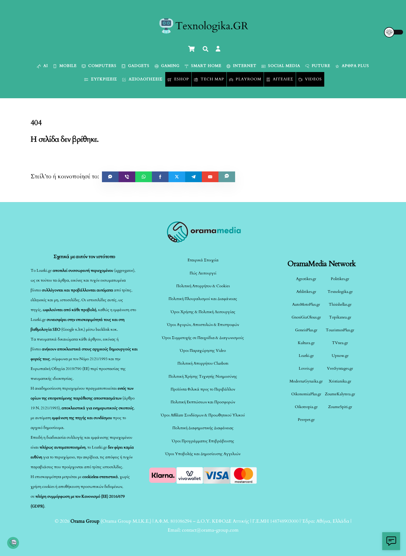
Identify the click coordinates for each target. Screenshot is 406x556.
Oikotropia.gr (306, 407)
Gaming (170, 65)
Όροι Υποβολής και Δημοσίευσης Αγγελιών (202, 454)
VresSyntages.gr (340, 368)
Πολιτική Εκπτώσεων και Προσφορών (203, 402)
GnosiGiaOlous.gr (306, 317)
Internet (244, 65)
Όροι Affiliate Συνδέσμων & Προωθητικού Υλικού (203, 415)
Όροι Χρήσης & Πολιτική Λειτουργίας (203, 312)
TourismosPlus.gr (340, 330)
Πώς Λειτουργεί (203, 273)
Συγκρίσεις (103, 79)
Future (320, 65)
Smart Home (205, 65)
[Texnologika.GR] (203, 31)
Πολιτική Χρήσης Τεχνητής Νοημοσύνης (203, 376)
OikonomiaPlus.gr (306, 394)
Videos (313, 79)
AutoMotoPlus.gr (306, 304)
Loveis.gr (306, 368)
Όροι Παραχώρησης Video (203, 350)
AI (45, 65)
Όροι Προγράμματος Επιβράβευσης (203, 441)
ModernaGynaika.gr (306, 381)
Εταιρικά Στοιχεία (203, 260)
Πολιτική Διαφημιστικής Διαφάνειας (203, 428)
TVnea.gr (340, 343)
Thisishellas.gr (340, 304)
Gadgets (138, 65)
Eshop (181, 79)
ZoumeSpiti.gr (340, 407)
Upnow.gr (340, 355)
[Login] (218, 48)
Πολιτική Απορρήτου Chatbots (202, 363)
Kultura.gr (306, 343)
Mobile (67, 65)
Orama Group (85, 521)
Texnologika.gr (340, 291)
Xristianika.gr (340, 381)
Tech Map (211, 79)
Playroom (248, 79)
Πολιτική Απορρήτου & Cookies (203, 286)
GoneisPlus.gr (306, 330)
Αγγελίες (282, 79)
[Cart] (191, 49)
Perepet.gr (306, 419)
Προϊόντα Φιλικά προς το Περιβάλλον (203, 389)
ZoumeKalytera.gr (340, 394)
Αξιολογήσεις (145, 79)
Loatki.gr (306, 355)
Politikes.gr (340, 279)
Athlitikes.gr (306, 291)
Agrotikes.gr (306, 279)
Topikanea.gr (340, 317)
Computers (102, 65)
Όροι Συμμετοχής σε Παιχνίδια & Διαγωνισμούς (203, 338)
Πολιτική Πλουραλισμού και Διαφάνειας (203, 299)
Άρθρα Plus (355, 65)
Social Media (283, 65)
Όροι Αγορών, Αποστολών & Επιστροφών (203, 324)
